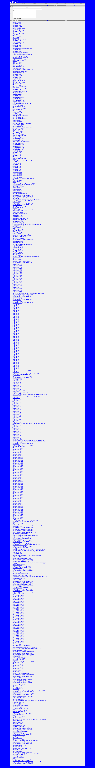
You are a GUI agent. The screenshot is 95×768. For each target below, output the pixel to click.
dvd (13, 26)
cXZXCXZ (14, 117)
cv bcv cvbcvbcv (15, 86)
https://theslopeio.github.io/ (16, 537)
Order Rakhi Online (15, 236)
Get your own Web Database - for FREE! (47, 767)
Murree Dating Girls (15, 573)
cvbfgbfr (14, 229)
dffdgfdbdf (14, 228)
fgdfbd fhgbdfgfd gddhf (16, 38)
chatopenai (14, 711)
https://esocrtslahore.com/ (16, 70)
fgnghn (13, 685)
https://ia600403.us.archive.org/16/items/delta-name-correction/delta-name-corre (24, 563)
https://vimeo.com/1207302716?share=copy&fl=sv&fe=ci (21, 740)
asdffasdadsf (14, 101)
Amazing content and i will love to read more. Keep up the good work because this (24, 690)
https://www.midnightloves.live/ (17, 195)
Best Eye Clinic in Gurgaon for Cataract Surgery (19, 256)
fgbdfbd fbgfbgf (15, 113)
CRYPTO (14, 593)
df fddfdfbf (14, 42)
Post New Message (75, 5)
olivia (13, 163)
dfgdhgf (14, 212)
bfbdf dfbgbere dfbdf (15, 52)
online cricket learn (15, 392)
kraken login (14, 259)
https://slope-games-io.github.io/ (17, 539)
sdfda (13, 21)
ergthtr (13, 230)
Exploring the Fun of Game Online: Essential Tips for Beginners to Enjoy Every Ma (24, 525)
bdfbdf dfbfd (14, 80)
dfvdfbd (14, 130)
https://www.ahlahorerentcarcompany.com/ (19, 373)
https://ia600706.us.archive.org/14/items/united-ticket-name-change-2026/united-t (24, 562)
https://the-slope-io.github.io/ (17, 538)
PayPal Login (14, 574)
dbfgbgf (14, 220)
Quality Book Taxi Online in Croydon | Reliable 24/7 (20, 67)
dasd (13, 100)
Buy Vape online (15, 658)
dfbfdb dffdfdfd (15, 39)
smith (13, 447)
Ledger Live (14, 198)
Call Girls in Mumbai (15, 683)
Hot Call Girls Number (16, 649)
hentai (13, 720)
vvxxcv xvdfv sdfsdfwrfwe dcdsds (17, 54)
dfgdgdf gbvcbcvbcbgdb (16, 218)
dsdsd (13, 564)
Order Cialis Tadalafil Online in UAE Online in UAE (20, 719)
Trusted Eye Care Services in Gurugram (18, 532)
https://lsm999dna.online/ (16, 561)
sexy (13, 34)
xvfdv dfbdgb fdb (15, 219)
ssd (13, 240)
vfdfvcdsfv (14, 30)
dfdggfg (14, 207)
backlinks (14, 577)
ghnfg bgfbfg (14, 106)
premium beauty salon (16, 712)
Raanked (14, 707)
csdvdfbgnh (14, 722)
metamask (14, 298)
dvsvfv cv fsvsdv (15, 118)
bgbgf (13, 221)
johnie (13, 264)
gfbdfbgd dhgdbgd (15, 91)
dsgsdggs (14, 66)
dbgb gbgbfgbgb (15, 59)
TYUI (13, 65)
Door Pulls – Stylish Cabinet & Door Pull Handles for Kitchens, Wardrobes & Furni (24, 700)
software (14, 258)
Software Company (15, 587)
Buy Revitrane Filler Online (16, 375)
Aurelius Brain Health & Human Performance (19, 184)
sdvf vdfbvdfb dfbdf (15, 88)
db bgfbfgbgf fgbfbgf (15, 57)
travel (13, 23)
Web (13, 226)
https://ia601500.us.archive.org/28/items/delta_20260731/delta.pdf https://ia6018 (24, 555)
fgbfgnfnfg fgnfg (15, 61)
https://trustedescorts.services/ (17, 752)
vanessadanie (14, 650)
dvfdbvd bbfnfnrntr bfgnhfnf (16, 115)
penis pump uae (15, 210)
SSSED (14, 244)
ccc (13, 726)
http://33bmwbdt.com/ (16, 71)
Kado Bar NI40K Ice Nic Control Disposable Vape (20, 576)
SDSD (13, 64)
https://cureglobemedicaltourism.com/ (18, 647)
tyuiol (13, 110)
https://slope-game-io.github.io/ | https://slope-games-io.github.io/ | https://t (23, 440)
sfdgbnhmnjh (14, 135)
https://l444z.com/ (15, 24)
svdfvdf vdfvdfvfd (15, 90)
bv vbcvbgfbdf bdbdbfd (16, 87)
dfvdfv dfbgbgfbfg (15, 93)
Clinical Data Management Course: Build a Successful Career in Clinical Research (24, 423)
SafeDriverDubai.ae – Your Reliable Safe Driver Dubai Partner (21, 648)
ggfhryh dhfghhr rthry (15, 213)
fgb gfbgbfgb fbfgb (15, 56)
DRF (13, 63)
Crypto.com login (15, 710)
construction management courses (17, 645)
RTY (13, 247)
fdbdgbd (14, 125)
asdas (13, 62)
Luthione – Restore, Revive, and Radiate (18, 376)
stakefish (14, 739)
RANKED (14, 717)
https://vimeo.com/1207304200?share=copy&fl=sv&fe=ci (21, 741)
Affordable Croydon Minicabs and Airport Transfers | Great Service (22, 535)
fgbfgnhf (14, 129)
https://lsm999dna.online (16, 533)
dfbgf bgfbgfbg (15, 60)
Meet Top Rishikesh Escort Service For (18, 529)
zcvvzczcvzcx (15, 124)
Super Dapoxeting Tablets (16, 237)
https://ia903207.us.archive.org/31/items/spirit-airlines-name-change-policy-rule (24, 554)
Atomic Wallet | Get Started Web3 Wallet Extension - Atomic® (21, 753)
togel (13, 751)
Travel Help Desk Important (18, 708)
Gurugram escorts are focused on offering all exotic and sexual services (23, 761)
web (13, 216)
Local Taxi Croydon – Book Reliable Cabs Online (19, 183)
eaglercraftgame (16, 225)
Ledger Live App (15, 193)
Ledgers (14, 72)
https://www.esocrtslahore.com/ (17, 583)
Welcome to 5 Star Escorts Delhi (17, 235)
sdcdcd (14, 120)
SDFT (13, 94)
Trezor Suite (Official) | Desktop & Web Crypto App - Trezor (21, 520)
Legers (13, 214)
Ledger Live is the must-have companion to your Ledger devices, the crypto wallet (24, 293)
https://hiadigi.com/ (15, 646)
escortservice (14, 657)
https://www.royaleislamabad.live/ (17, 48)
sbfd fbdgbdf (14, 108)
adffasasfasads (15, 82)
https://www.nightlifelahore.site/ (17, 127)
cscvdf (13, 714)
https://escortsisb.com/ (16, 145)
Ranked (14, 132)
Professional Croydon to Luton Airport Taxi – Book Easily (21, 234)
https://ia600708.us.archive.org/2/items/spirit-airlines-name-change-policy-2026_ (24, 549)
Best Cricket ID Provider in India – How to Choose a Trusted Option (22, 394)
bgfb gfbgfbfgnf (15, 208)
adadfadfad (14, 96)
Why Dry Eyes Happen (16, 759)
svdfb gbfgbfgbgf (15, 206)
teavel (13, 121)
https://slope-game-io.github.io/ (17, 543)
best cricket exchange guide (17, 395)
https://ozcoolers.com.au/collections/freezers (19, 735)
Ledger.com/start (15, 260)
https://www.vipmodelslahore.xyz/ (17, 69)
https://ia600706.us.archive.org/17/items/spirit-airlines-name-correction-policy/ (24, 550)
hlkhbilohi (14, 698)
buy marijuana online (15, 659)
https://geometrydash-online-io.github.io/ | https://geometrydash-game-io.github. (24, 441)
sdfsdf (13, 161)
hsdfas (13, 81)
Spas (14, 684)
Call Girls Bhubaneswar (16, 444)
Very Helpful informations (16, 680)
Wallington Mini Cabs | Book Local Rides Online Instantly (21, 194)
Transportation (15, 266)
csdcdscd (14, 217)
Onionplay (14, 697)
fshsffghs (14, 112)
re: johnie (14, 439)
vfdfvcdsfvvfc (14, 28)
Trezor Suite (14, 143)
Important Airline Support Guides (17, 705)
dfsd (13, 97)
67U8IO (14, 246)
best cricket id (15, 390)
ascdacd (14, 231)
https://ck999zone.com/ (16, 211)
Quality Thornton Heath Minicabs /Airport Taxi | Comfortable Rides (22, 224)
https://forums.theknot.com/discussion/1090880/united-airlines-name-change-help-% (25, 551)
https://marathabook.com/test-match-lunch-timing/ (20, 544)
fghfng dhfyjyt (14, 104)
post (13, 594)
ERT (13, 245)
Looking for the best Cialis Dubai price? (19, 200)
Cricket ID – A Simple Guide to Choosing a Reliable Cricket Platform (22, 396)
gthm (13, 686)
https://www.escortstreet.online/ (17, 58)
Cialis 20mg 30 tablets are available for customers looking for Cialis (22, 199)
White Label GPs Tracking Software (18, 673)
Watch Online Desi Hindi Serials (17, 374)
